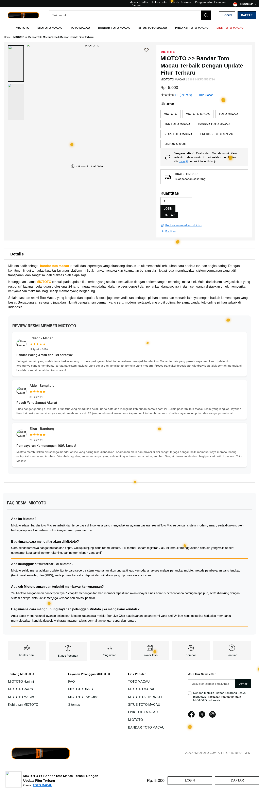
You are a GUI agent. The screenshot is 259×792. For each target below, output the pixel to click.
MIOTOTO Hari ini (21, 681)
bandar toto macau (54, 266)
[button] (16, 63)
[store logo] (23, 15)
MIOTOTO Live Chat (83, 697)
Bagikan (170, 231)
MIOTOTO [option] (170, 113)
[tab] (17, 254)
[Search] (206, 15)
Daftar (247, 15)
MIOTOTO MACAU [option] (198, 113)
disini (182, 161)
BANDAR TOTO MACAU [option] (214, 123)
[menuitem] (22, 27)
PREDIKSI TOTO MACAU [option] (216, 134)
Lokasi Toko (159, 2)
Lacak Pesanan (181, 2)
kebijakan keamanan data (224, 696)
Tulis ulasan (205, 95)
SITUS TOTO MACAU (144, 704)
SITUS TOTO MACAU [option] (178, 134)
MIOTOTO (43, 282)
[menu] (129, 27)
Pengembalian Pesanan (210, 2)
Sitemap (74, 704)
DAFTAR (169, 215)
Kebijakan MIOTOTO (23, 704)
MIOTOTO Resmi (20, 689)
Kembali (191, 655)
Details (17, 254)
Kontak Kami (27, 655)
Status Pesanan (68, 655)
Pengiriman (109, 655)
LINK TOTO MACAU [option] (177, 123)
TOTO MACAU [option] (228, 113)
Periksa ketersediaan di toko (183, 225)
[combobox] (130, 15)
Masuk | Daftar (139, 2)
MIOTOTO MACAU (22, 697)
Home (7, 37)
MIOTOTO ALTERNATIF (145, 697)
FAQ (71, 681)
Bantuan (137, 5)
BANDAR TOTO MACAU (146, 727)
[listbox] (204, 129)
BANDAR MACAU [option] (175, 144)
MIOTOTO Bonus (80, 689)
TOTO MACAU (139, 681)
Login (227, 15)
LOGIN (168, 208)
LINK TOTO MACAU (143, 712)
